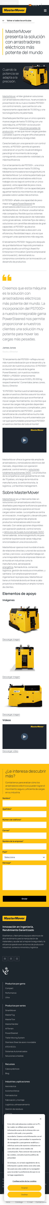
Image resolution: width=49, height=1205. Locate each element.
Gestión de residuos (14, 1109)
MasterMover (9, 96)
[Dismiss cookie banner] (40, 1119)
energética (8, 567)
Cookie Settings (9, 2)
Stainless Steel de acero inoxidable (20, 1042)
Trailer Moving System (15, 1037)
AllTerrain (9, 1028)
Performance (10, 993)
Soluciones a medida (14, 1056)
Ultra (7, 997)
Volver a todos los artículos (19, 20)
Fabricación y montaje (14, 1100)
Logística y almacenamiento (17, 1104)
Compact (9, 988)
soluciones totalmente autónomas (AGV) (21, 471)
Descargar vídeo (10, 751)
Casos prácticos (12, 1069)
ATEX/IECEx (10, 1046)
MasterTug (10, 1015)
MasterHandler (11, 1024)
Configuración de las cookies (24, 1181)
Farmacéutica (11, 1095)
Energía (8, 1113)
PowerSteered (11, 1033)
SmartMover (10, 1010)
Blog (7, 1073)
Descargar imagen (11, 639)
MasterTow (10, 1019)
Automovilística (12, 1090)
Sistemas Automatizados (16, 1051)
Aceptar (24, 1188)
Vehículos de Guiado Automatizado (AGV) (24, 532)
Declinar (24, 1194)
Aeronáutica (10, 1086)
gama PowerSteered (22, 203)
